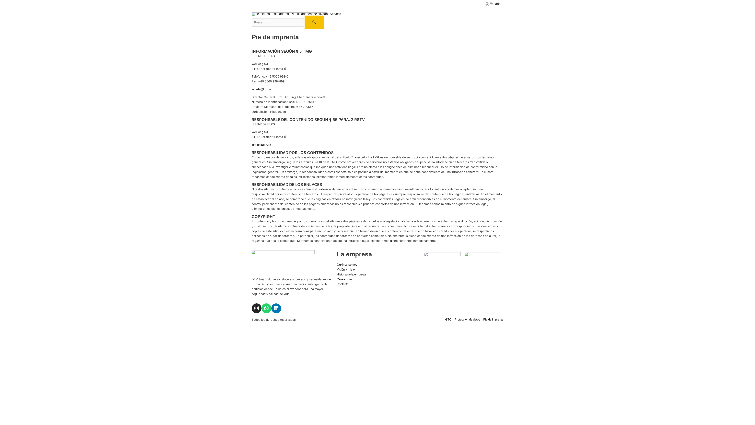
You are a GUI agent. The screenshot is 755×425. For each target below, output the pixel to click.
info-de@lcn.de (261, 89)
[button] (494, 4)
